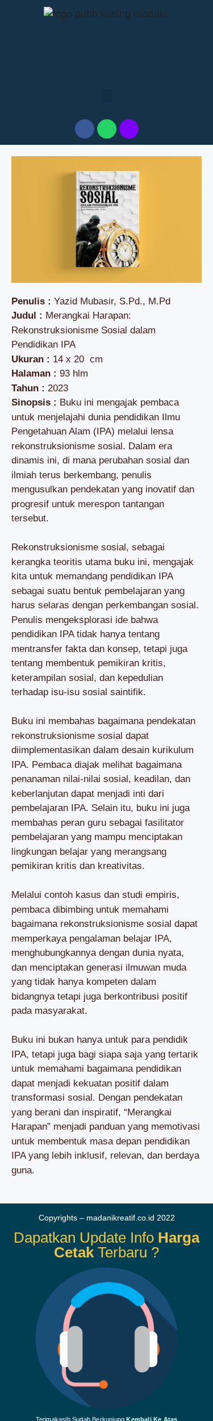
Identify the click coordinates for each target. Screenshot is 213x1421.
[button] (106, 95)
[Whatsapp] (106, 129)
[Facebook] (84, 129)
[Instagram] (129, 129)
